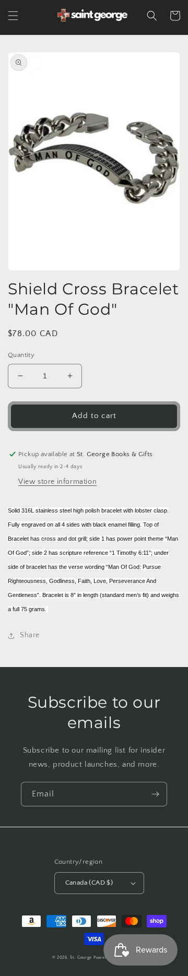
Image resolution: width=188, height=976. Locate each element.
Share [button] (30, 635)
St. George (81, 957)
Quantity (21, 355)
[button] (13, 15)
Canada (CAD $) (89, 882)
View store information (57, 482)
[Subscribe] (155, 794)
